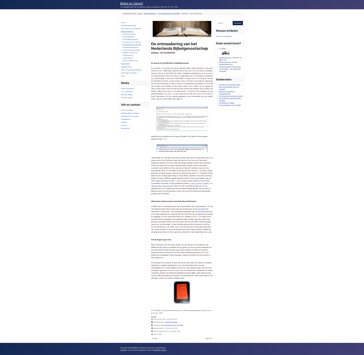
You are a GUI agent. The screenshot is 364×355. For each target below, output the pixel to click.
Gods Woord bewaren (129, 34)
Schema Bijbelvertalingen (130, 39)
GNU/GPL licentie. (160, 350)
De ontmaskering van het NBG (131, 45)
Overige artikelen (127, 58)
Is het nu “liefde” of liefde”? (200, 183)
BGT (172, 255)
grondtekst (202, 209)
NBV (160, 247)
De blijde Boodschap (128, 25)
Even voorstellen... (127, 110)
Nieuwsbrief (125, 128)
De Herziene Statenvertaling (131, 50)
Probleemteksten (127, 55)
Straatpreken (125, 119)
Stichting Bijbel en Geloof (130, 113)
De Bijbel (223, 48)
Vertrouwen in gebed (226, 103)
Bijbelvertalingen (127, 32)
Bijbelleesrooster (225, 58)
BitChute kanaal (126, 95)
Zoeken (238, 23)
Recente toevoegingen (224, 36)
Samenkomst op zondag (130, 116)
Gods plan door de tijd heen (131, 28)
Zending (124, 122)
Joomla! (123, 350)
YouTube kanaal (126, 98)
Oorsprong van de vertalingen (131, 42)
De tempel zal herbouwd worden (231, 96)
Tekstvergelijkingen (128, 37)
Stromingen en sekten (129, 73)
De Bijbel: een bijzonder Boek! (229, 85)
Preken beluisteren (127, 88)
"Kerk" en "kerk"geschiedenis (131, 70)
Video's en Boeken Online (130, 60)
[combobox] (224, 23)
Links (123, 76)
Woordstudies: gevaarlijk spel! (162, 186)
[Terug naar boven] (360, 351)
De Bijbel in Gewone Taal (130, 52)
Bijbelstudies (125, 64)
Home (123, 22)
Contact (124, 125)
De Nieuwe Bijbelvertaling (130, 47)
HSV (181, 247)
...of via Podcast (127, 92)
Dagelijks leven (126, 67)
